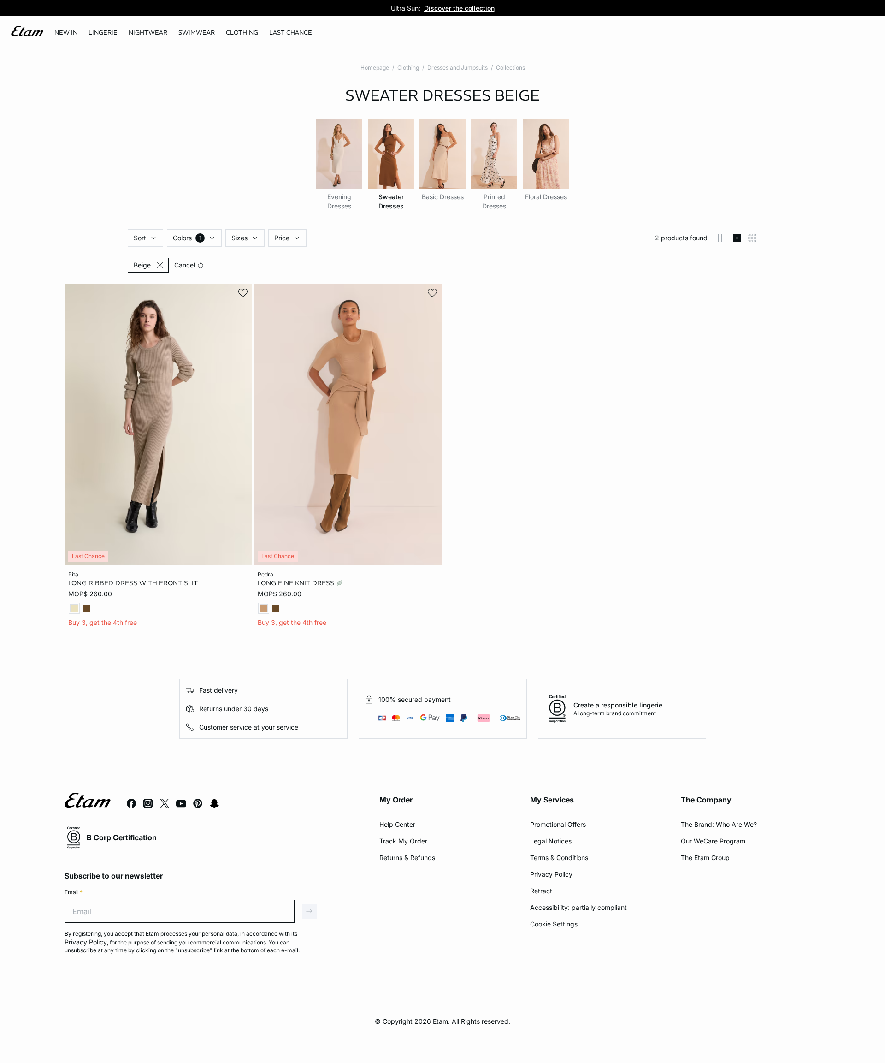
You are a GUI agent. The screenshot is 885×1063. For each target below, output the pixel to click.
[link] (65, 32)
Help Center (397, 824)
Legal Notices (551, 841)
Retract (541, 891)
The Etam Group (705, 857)
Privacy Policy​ (551, 874)
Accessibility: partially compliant (578, 907)
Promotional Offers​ (558, 824)
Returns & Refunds (407, 857)
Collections (510, 67)
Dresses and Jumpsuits (457, 67)
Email (74, 892)
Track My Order (403, 841)
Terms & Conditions (559, 857)
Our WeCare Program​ (713, 841)
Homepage (374, 67)
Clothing (408, 67)
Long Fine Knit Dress (297, 583)
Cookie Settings (554, 924)
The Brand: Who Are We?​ (719, 824)
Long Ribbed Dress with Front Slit (133, 583)
